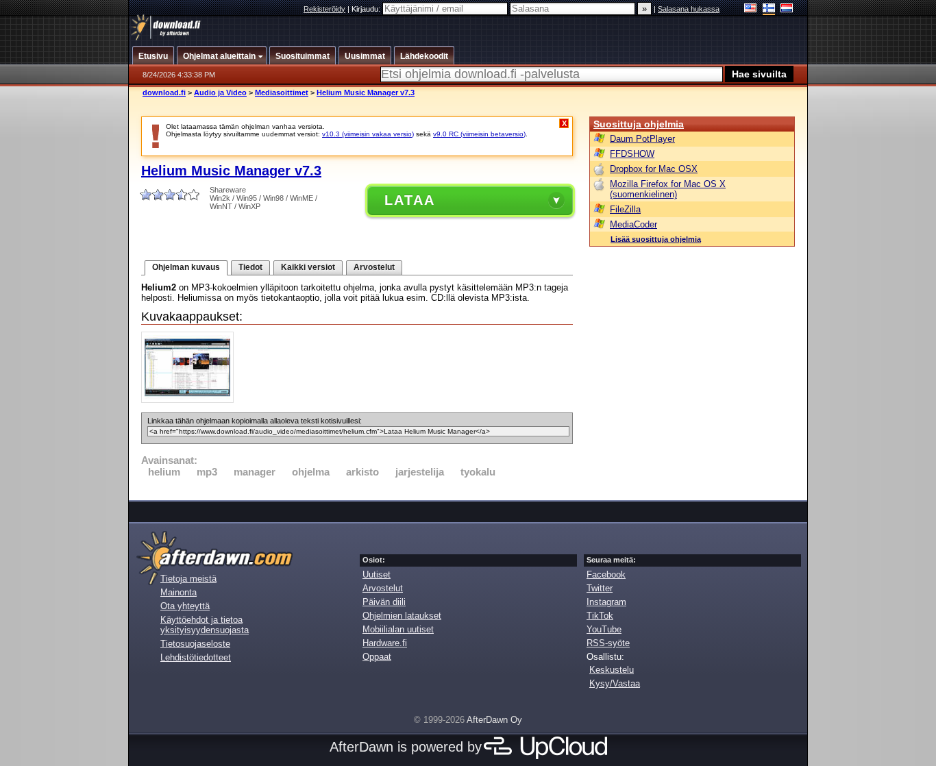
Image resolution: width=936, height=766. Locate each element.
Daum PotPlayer (642, 139)
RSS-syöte (608, 643)
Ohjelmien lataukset (401, 615)
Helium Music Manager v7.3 (366, 92)
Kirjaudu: (367, 9)
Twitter (600, 588)
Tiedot (250, 267)
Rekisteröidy (324, 9)
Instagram (606, 602)
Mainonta (178, 592)
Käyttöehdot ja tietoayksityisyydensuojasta (204, 625)
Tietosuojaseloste (195, 644)
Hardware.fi (384, 643)
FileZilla (625, 209)
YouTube (604, 629)
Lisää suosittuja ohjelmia (656, 239)
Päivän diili (384, 602)
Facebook (606, 574)
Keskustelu (611, 670)
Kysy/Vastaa (614, 683)
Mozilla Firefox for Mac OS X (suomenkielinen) (668, 189)
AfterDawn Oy (494, 720)
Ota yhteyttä (185, 606)
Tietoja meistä (188, 578)
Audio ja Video (220, 92)
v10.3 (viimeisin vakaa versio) (368, 134)
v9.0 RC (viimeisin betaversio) (479, 134)
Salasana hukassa (688, 9)
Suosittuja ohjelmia (638, 124)
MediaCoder (633, 224)
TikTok (600, 615)
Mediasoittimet (281, 92)
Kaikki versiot (308, 267)
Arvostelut (374, 267)
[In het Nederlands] (786, 9)
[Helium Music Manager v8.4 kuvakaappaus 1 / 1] (191, 400)
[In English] (750, 9)
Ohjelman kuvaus (186, 267)
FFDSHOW (632, 154)
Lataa (409, 200)
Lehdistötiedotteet (195, 657)
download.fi (164, 92)
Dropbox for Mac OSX (654, 169)
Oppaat (376, 657)
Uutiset (376, 574)
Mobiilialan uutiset (398, 629)
